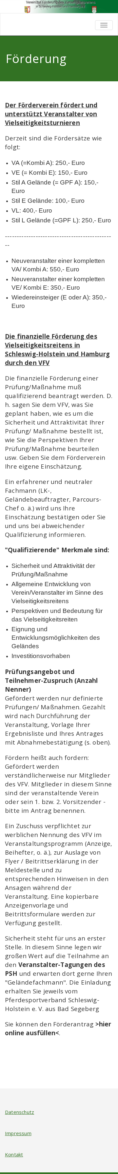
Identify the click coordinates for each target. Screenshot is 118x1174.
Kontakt (14, 1154)
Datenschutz (19, 1112)
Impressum (18, 1133)
